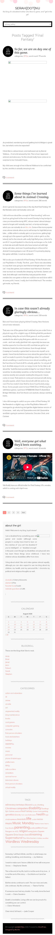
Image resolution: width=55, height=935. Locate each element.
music (7, 751)
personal (8, 755)
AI (6, 697)
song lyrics (33, 831)
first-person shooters (13, 733)
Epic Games (10, 811)
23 (8, 630)
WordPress (42, 927)
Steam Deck (23, 834)
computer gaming (12, 726)
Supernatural (13, 837)
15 (46, 624)
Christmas (10, 808)
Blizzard (28, 804)
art (6, 708)
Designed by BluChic (12, 930)
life (28, 818)
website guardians (12, 589)
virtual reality (10, 787)
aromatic (8, 580)
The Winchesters (30, 838)
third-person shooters (13, 784)
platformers (9, 762)
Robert (8, 668)
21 (40, 627)
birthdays (20, 804)
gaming (45, 811)
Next (23, 512)
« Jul (6, 635)
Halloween (32, 815)
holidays (8, 740)
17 (15, 627)
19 (27, 627)
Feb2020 (8, 445)
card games (10, 722)
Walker (39, 838)
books (7, 718)
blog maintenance (12, 715)
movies (8, 748)
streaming (35, 834)
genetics (9, 814)
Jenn (7, 665)
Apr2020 (8, 52)
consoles (9, 729)
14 (40, 624)
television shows (11, 780)
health (40, 814)
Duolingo (45, 808)
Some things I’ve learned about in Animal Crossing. (31, 195)
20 (34, 627)
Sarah (7, 671)
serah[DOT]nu (27, 8)
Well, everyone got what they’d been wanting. (30, 443)
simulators (9, 773)
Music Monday (23, 823)
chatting (40, 805)
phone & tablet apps (13, 758)
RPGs (26, 56)
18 (21, 627)
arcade (8, 704)
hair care (24, 815)
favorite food (10, 586)
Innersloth (21, 819)
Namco (37, 823)
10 (8, 193)
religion (23, 831)
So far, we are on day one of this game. (32, 51)
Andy (7, 656)
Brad (7, 659)
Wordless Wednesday (22, 841)
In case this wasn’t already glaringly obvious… (32, 310)
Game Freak (37, 811)
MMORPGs (9, 744)
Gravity (18, 815)
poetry (32, 828)
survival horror (11, 776)
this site (28, 227)
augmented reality (12, 711)
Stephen (8, 674)
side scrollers (10, 769)
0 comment (9, 177)
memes (40, 819)
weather (45, 838)
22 (46, 627)
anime (7, 700)
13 (34, 624)
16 (8, 627)
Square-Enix (11, 834)
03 (8, 441)
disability (34, 808)
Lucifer (34, 819)
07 (8, 308)
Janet (7, 662)
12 (27, 624)
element (8, 583)
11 (8, 49)
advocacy (10, 804)
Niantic (11, 828)
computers (22, 808)
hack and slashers (12, 737)
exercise (17, 811)
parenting (22, 827)
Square (41, 831)
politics (39, 827)
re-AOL (16, 831)
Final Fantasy (26, 811)
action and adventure (13, 693)
